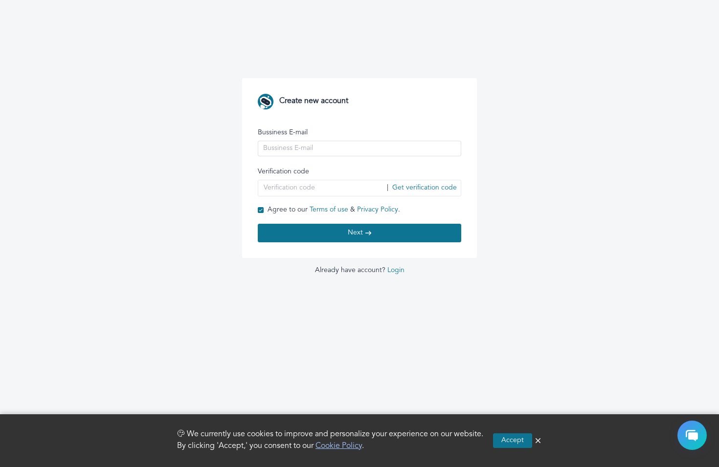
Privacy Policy (377, 209)
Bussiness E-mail (283, 132)
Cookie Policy (338, 446)
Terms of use (329, 209)
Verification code (283, 171)
